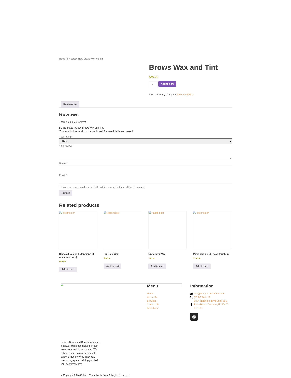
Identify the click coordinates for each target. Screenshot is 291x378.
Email (63, 175)
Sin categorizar (74, 59)
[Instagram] (194, 317)
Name (63, 163)
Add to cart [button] (68, 269)
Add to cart (167, 84)
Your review (66, 146)
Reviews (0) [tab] (70, 104)
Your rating (65, 137)
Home (62, 59)
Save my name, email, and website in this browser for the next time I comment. (103, 187)
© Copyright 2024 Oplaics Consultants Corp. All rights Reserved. (95, 375)
